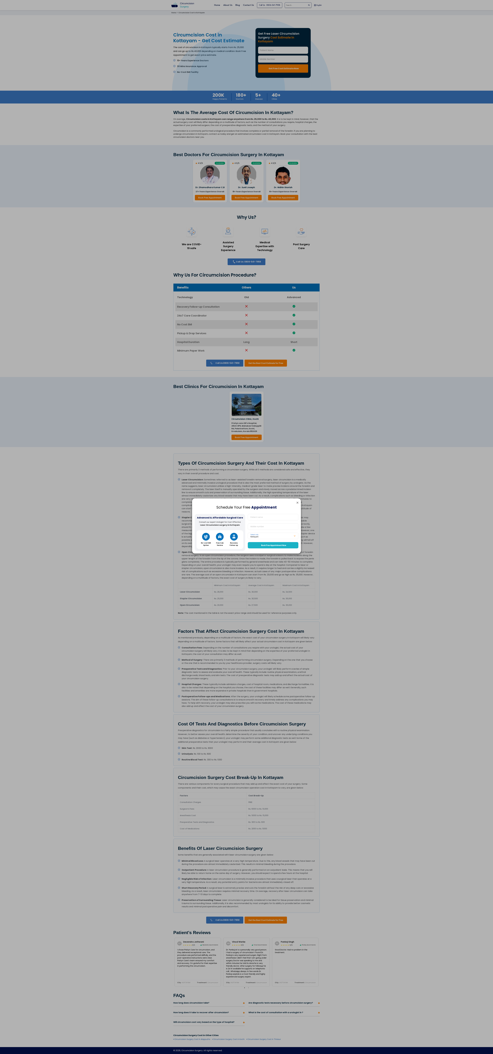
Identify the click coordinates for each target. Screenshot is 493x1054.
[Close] (297, 502)
